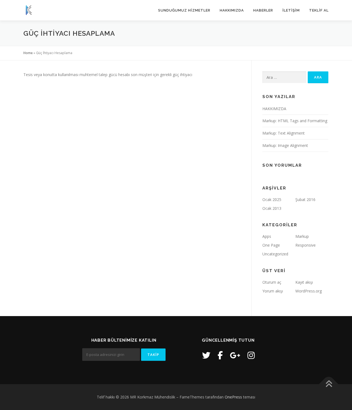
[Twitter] (206, 355)
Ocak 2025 (271, 199)
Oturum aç (271, 282)
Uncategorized (275, 253)
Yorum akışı (272, 291)
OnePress (233, 397)
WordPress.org (308, 291)
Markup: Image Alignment (285, 145)
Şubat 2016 (305, 199)
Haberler (263, 10)
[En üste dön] (329, 384)
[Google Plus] (235, 355)
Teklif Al (319, 10)
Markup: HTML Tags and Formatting (294, 120)
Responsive (305, 245)
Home (28, 53)
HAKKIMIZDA (274, 108)
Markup (302, 236)
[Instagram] (251, 355)
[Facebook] (220, 355)
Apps (266, 236)
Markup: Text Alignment (283, 133)
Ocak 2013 (271, 208)
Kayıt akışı (304, 282)
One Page (271, 245)
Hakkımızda (232, 10)
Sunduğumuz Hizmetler (184, 10)
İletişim (291, 10)
